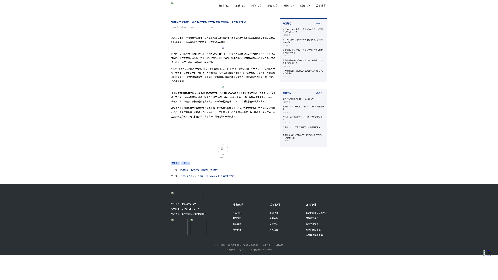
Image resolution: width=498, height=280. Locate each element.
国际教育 (237, 224)
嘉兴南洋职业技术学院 (316, 213)
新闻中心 (288, 6)
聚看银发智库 (312, 224)
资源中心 (305, 6)
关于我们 (321, 6)
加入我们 (273, 229)
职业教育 (224, 6)
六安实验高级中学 (314, 235)
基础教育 (240, 6)
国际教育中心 (312, 218)
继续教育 (237, 229)
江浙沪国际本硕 (313, 229)
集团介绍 (273, 213)
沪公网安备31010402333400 (261, 249)
